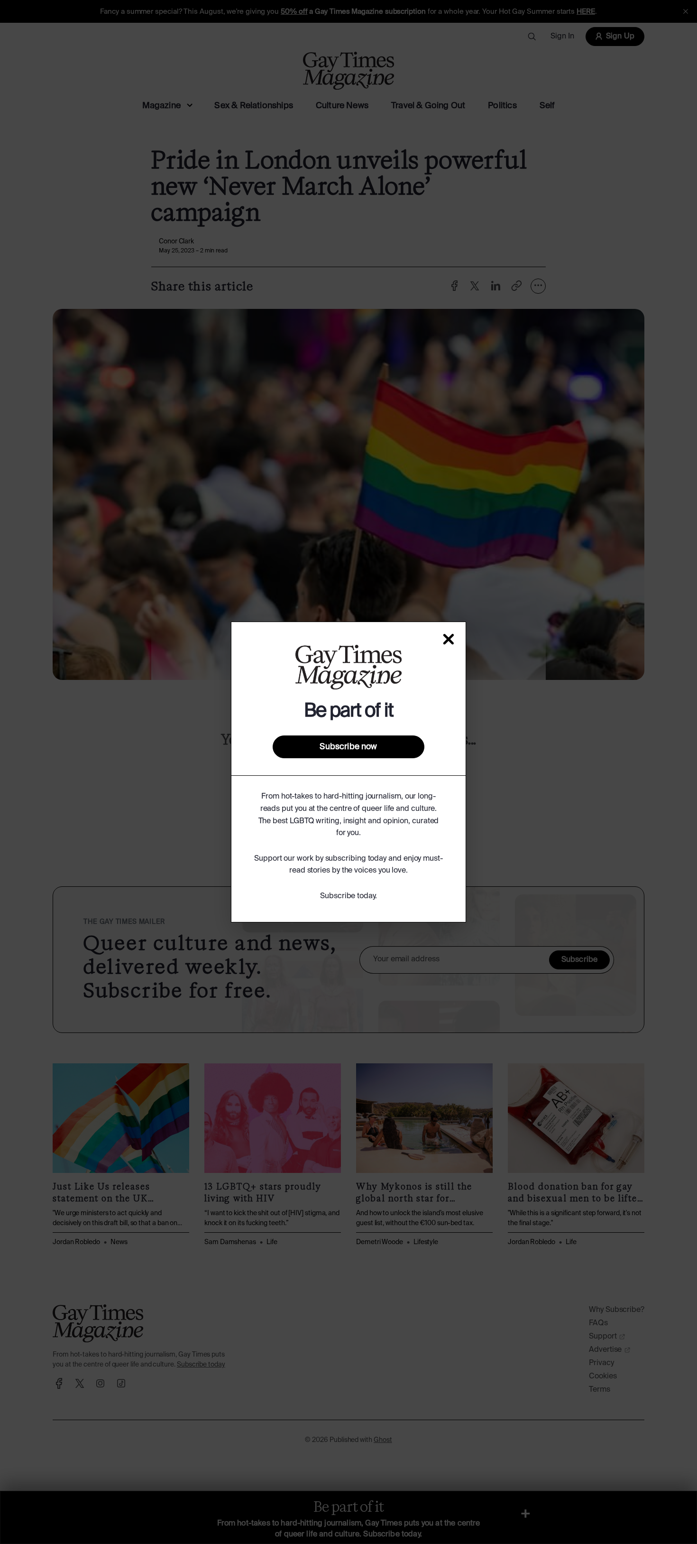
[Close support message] (448, 639)
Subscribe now (348, 747)
